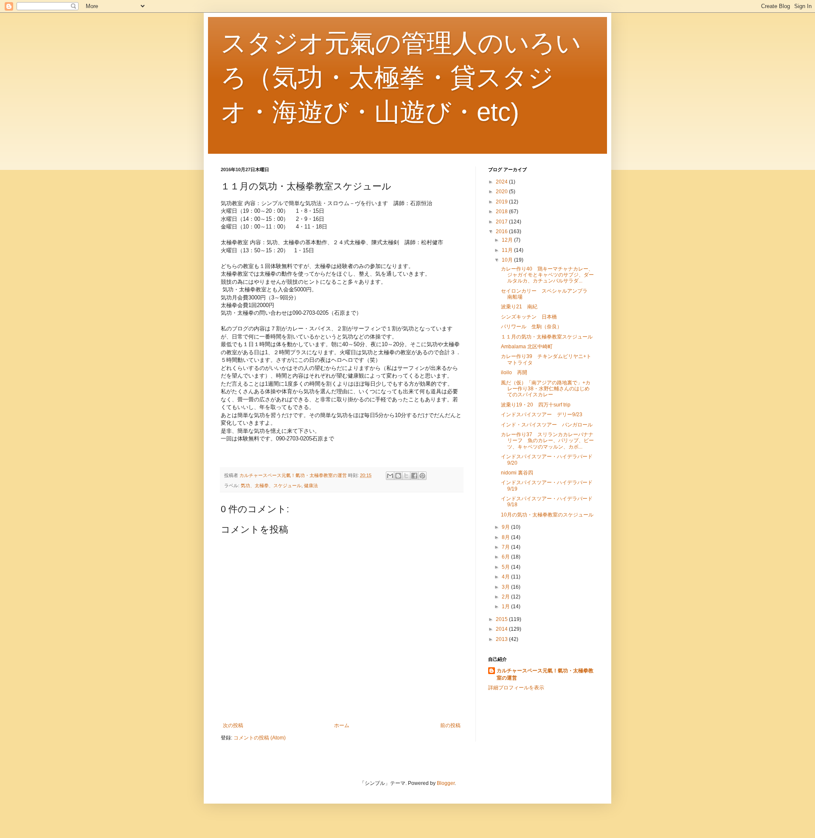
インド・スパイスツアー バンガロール (547, 425)
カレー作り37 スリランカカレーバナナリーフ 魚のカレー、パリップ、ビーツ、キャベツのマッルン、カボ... (547, 441)
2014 (502, 629)
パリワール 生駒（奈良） (531, 327)
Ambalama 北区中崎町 (527, 347)
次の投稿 (233, 725)
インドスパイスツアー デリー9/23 (541, 415)
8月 (506, 537)
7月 (506, 547)
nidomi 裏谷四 (517, 473)
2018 (502, 211)
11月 (508, 250)
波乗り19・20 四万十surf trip (535, 405)
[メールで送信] (390, 475)
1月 (506, 606)
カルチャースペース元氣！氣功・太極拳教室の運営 (545, 674)
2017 (502, 222)
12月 (508, 240)
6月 (506, 557)
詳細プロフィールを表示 (516, 688)
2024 (502, 182)
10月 (508, 260)
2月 (506, 597)
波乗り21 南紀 (519, 307)
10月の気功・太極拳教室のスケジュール (547, 515)
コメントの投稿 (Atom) (259, 738)
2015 (502, 619)
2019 (502, 202)
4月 (506, 577)
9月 (506, 527)
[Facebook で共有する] (414, 475)
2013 (502, 639)
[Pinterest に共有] (422, 475)
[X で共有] (406, 475)
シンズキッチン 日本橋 (529, 317)
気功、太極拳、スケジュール (271, 485)
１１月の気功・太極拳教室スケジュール (547, 337)
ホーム (341, 725)
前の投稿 (450, 725)
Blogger (446, 783)
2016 (502, 231)
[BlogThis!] (398, 475)
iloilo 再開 (514, 372)
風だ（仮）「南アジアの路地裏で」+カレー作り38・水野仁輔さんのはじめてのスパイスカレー (545, 389)
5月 (506, 567)
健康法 (311, 485)
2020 (502, 192)
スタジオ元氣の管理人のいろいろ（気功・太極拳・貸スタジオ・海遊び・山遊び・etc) (401, 77)
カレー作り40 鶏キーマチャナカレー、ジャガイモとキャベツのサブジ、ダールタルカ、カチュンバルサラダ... (547, 275)
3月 (506, 587)
